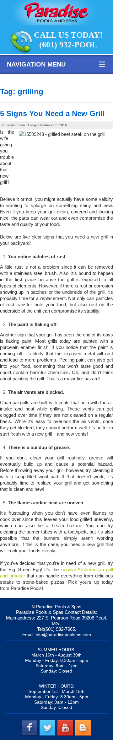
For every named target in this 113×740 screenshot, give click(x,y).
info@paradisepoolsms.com (63, 634)
